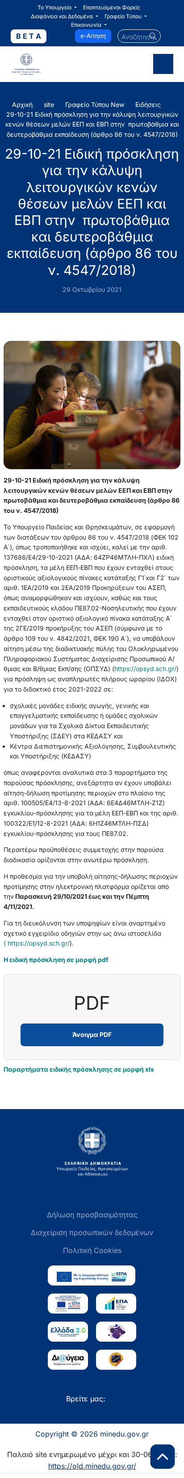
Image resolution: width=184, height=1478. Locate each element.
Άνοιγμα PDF (92, 1034)
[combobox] (139, 36)
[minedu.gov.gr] (48, 64)
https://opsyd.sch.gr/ (145, 668)
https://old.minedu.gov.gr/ (92, 1466)
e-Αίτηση (93, 35)
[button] (57, 7)
